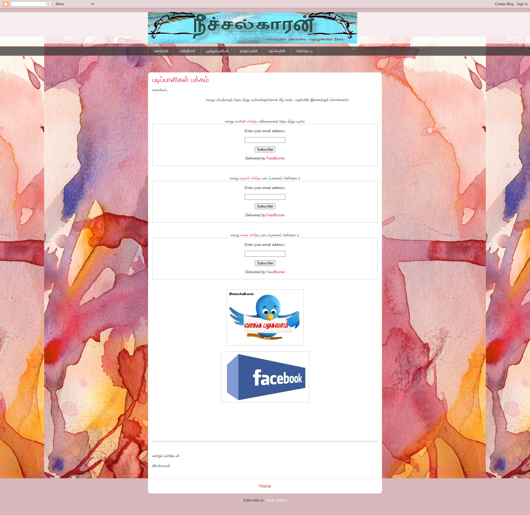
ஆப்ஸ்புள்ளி (277, 51)
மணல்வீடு (161, 51)
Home (265, 486)
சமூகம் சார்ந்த (250, 178)
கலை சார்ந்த (249, 235)
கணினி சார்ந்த (246, 121)
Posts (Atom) (276, 500)
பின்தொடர (304, 51)
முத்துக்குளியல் (217, 51)
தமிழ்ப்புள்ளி (249, 51)
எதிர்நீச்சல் (187, 51)
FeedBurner (275, 158)
